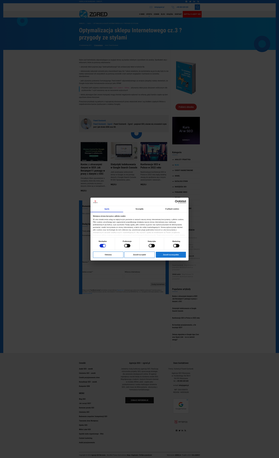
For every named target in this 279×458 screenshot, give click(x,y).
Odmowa (108, 255)
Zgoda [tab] (106, 209)
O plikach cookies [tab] (172, 209)
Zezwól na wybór (139, 255)
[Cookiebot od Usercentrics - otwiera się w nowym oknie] (176, 201)
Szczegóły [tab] (140, 209)
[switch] (127, 245)
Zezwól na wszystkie (171, 255)
